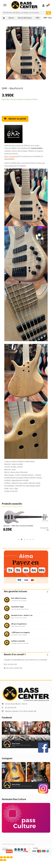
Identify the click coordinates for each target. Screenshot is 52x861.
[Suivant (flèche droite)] (4, 860)
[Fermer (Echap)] (11, 857)
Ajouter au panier (17, 119)
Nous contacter (10, 156)
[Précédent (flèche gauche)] (1, 860)
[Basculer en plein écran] (4, 857)
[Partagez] (8, 857)
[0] (47, 6)
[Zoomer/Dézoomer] (1, 857)
